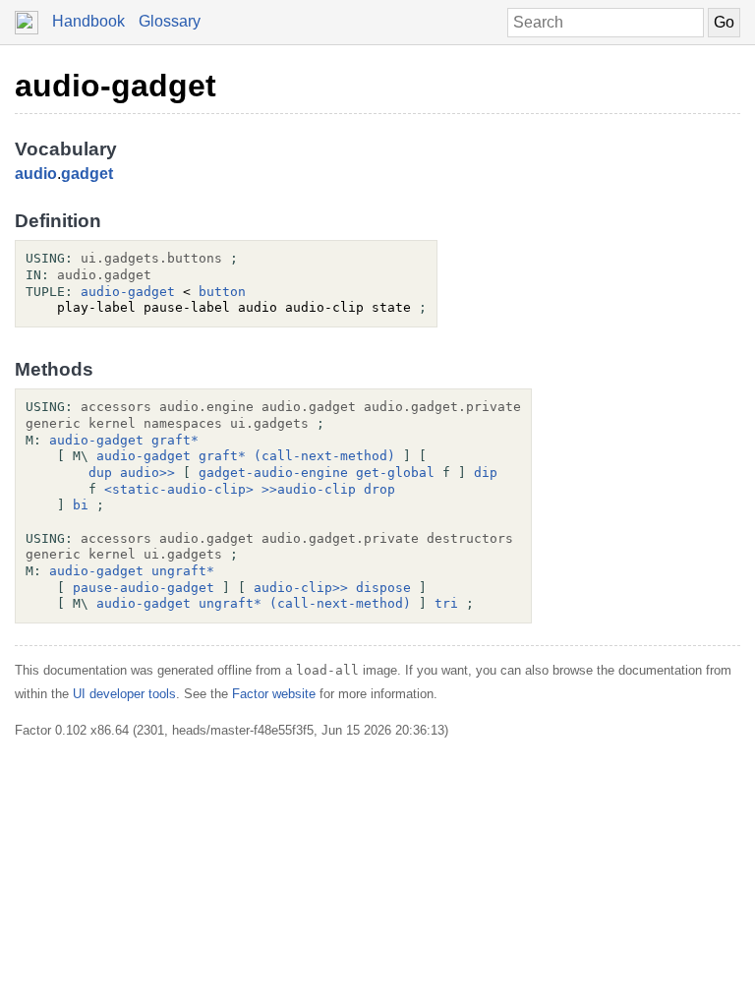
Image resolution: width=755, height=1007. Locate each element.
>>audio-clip (308, 489)
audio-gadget (115, 85)
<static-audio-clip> (179, 489)
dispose (383, 587)
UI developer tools (124, 693)
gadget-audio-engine (273, 472)
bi (80, 505)
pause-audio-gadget (143, 587)
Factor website (274, 693)
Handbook (88, 21)
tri (446, 603)
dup (100, 472)
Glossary (170, 21)
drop (379, 489)
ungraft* (182, 570)
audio (36, 173)
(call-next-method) (324, 455)
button (222, 291)
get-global (395, 472)
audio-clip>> (301, 587)
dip (485, 472)
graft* (175, 440)
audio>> (147, 472)
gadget (87, 173)
